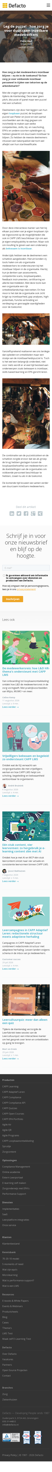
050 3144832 (9, 1421)
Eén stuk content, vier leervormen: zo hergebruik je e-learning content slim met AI (23, 848)
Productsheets (10, 1311)
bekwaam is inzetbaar (19, 248)
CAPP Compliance (11, 1097)
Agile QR (6, 1130)
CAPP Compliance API (13, 1102)
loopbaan (14, 113)
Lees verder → (10, 707)
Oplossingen (9, 1160)
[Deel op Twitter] (19, 513)
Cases (5, 1322)
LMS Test (7, 1333)
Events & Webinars (12, 1306)
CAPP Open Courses (13, 1113)
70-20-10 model (10, 1258)
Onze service (9, 1225)
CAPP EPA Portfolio (12, 1119)
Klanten (6, 1237)
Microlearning (10, 1275)
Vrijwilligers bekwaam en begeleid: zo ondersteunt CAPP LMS (25, 757)
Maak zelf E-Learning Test (16, 1338)
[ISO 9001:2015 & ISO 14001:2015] (11, 1437)
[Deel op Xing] (40, 513)
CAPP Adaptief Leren (13, 1091)
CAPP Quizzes (9, 1108)
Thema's (7, 1328)
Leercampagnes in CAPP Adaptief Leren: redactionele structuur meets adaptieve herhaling (25, 933)
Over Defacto (9, 1353)
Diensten (7, 1202)
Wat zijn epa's (9, 1269)
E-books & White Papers (15, 1300)
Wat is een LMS (10, 1285)
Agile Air (6, 1124)
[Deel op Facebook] (26, 513)
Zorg (5, 1394)
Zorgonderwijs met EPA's (15, 1188)
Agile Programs (10, 1135)
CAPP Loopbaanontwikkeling (18, 1140)
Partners (7, 1364)
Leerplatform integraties (15, 1219)
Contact (6, 1375)
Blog (4, 1317)
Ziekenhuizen (9, 1399)
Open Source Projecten (14, 1370)
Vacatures (7, 1359)
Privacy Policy (9, 1455)
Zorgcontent (9, 1151)
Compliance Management (16, 1166)
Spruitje (6, 1146)
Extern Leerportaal (12, 1177)
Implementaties (10, 1208)
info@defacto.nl (10, 1424)
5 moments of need (12, 1264)
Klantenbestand (10, 1243)
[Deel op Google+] (33, 513)
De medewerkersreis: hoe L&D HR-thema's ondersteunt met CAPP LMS (26, 671)
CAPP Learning (10, 1086)
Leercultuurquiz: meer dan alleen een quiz (24, 1021)
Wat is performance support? (18, 1280)
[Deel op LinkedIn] (12, 513)
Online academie (11, 1172)
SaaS (5, 1214)
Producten (8, 1080)
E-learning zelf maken (14, 1183)
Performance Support (14, 1193)
